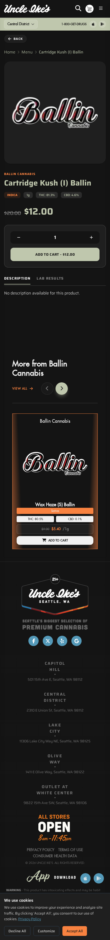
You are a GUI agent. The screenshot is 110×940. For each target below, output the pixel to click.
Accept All (75, 931)
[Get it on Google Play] (102, 24)
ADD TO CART (58, 540)
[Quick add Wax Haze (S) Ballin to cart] (85, 498)
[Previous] (47, 388)
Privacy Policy (29, 919)
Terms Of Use (70, 850)
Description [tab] (17, 278)
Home (9, 52)
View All (20, 388)
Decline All (17, 931)
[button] (55, 481)
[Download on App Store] (93, 24)
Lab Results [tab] (50, 278)
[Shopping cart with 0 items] (89, 9)
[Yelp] (62, 641)
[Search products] (78, 8)
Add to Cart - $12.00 (55, 254)
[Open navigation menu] (101, 8)
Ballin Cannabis (55, 421)
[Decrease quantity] (19, 237)
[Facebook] (33, 641)
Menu (27, 52)
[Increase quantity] (91, 237)
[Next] (62, 388)
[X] (48, 641)
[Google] (76, 641)
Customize (46, 931)
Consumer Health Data (55, 856)
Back (18, 38)
